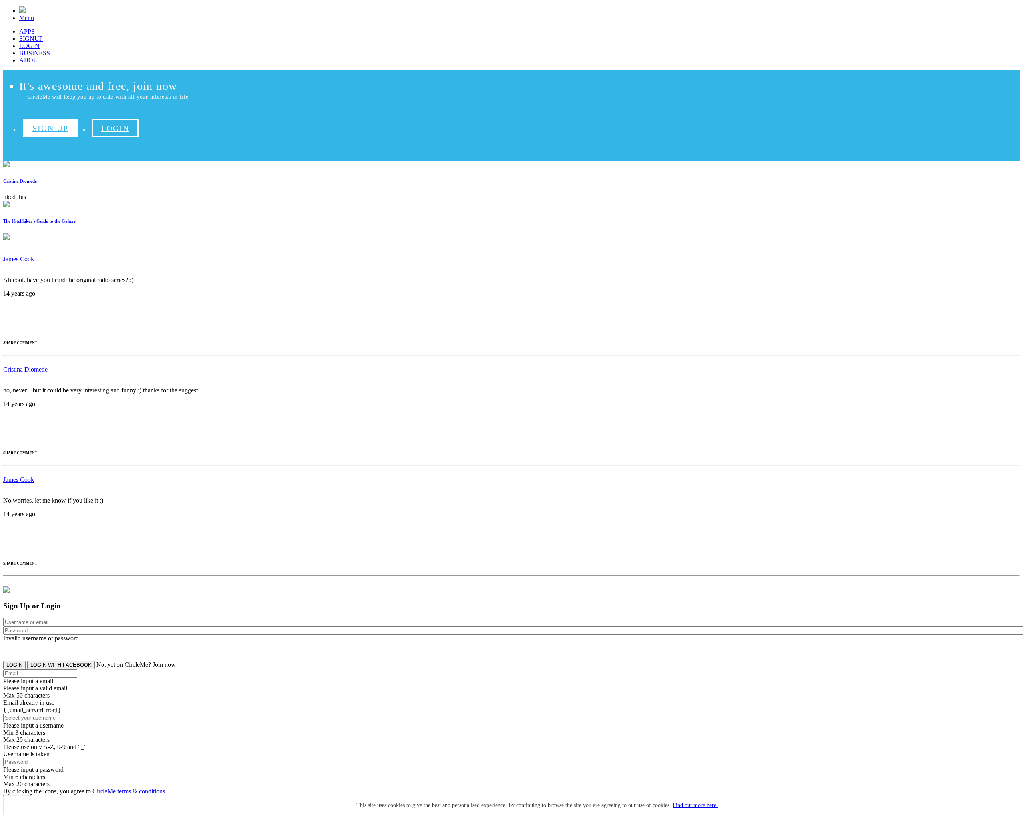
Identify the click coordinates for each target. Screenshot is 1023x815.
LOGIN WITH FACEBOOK (61, 665)
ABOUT (30, 60)
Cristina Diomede (20, 181)
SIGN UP (50, 128)
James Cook (18, 259)
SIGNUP (31, 38)
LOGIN (29, 45)
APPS (27, 31)
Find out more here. (695, 805)
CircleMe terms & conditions (128, 791)
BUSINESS (34, 53)
